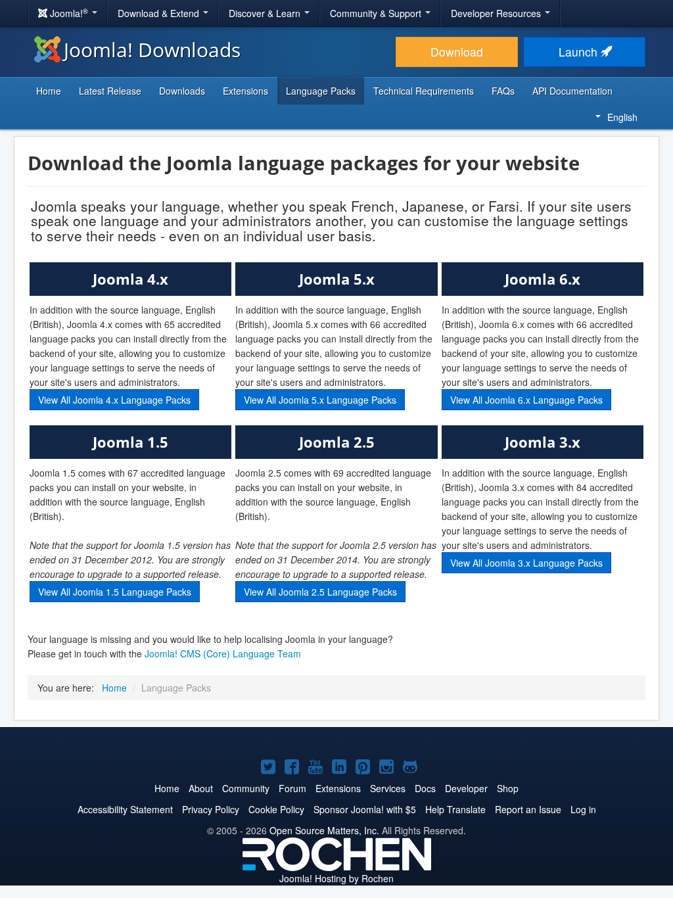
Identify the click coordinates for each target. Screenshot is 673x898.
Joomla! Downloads (152, 49)
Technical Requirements (423, 90)
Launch (580, 51)
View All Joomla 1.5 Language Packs (114, 591)
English (622, 117)
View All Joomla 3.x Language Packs (526, 562)
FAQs (503, 90)
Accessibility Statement (125, 809)
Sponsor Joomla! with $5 (364, 809)
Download (456, 51)
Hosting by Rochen (336, 878)
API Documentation (572, 90)
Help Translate (455, 809)
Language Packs (321, 90)
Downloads (182, 90)
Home (48, 90)
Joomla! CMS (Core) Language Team (223, 653)
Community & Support (377, 13)
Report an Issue (528, 809)
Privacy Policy (210, 809)
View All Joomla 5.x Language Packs (320, 399)
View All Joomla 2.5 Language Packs (320, 591)
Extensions (245, 90)
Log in (583, 809)
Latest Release (110, 90)
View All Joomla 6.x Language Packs (526, 399)
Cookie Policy (276, 809)
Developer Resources (497, 13)
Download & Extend (160, 13)
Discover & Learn (266, 13)
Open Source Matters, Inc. (324, 830)
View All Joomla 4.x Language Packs (114, 399)
